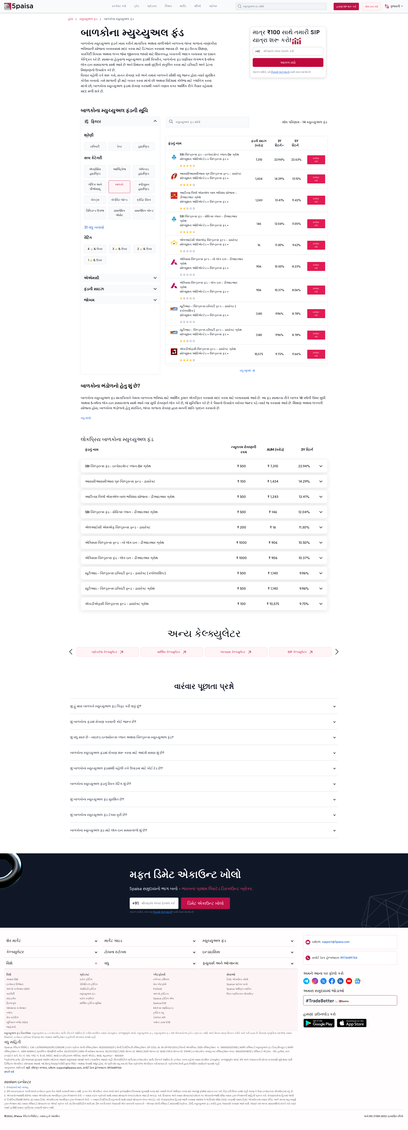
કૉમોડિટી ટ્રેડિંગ (88, 988)
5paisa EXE (159, 1003)
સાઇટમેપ (11, 998)
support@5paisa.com (336, 942)
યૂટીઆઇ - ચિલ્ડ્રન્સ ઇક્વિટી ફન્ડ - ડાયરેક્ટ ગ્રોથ (211, 330)
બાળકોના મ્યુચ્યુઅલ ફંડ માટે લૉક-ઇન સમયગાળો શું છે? (108, 830)
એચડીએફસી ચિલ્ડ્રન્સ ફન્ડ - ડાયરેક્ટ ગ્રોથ (208, 349)
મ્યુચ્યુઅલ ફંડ (88, 19)
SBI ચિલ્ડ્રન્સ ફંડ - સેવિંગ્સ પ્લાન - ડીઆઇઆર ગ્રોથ (121, 512)
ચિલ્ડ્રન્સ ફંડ (218, 159)
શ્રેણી (89, 135)
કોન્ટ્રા (95, 200)
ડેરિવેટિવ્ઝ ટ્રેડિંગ (89, 984)
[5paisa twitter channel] (323, 981)
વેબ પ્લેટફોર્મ (159, 984)
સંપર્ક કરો (9, 1071)
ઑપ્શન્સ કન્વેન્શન (16, 1008)
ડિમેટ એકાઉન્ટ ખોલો (205, 903)
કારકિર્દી (10, 993)
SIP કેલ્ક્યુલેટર (297, 652)
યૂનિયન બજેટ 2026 (17, 1022)
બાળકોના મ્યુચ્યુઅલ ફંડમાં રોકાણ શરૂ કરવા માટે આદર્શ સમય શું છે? (117, 753)
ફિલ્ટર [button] (96, 121)
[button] (392, 6)
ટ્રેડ (136, 6)
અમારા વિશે (12, 979)
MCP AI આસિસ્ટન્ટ (163, 1008)
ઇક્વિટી (95, 146)
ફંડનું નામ (174, 143)
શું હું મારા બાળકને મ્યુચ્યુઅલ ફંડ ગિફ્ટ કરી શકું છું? (105, 706)
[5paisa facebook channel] (332, 981)
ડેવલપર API (159, 1017)
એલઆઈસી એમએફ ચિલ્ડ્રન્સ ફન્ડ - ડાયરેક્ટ (209, 240)
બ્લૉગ (9, 1012)
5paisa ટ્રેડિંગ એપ (163, 998)
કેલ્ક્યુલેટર (15, 951)
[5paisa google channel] (357, 981)
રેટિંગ (88, 237)
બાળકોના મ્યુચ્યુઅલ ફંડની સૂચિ (114, 110)
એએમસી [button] (91, 277)
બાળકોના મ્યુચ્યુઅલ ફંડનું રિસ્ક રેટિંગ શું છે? (100, 784)
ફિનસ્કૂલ (11, 1003)
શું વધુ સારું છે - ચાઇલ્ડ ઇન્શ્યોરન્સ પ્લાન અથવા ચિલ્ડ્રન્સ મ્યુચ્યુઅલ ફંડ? (122, 737)
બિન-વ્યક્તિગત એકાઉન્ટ (240, 993)
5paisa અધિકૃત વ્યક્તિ (239, 988)
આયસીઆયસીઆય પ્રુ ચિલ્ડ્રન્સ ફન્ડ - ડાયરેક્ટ (210, 174)
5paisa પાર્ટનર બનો (237, 984)
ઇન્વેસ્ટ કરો (119, 6)
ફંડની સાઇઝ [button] (94, 288)
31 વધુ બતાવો (94, 227)
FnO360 (157, 988)
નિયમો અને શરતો (280, 72)
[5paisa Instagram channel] (315, 981)
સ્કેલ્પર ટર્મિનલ (161, 979)
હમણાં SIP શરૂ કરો (346, 6)
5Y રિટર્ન (295, 143)
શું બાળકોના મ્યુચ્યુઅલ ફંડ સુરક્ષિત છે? (97, 799)
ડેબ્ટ (119, 146)
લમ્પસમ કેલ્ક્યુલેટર (233, 652)
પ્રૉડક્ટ (152, 6)
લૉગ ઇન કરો (371, 6)
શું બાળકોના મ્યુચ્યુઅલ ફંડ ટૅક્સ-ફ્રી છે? (98, 815)
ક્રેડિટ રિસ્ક (144, 200)
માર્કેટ (183, 6)
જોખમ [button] (89, 299)
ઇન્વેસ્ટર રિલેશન (14, 984)
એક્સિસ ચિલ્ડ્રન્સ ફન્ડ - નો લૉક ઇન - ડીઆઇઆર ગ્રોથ (124, 542)
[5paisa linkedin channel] (340, 981)
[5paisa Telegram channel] (306, 981)
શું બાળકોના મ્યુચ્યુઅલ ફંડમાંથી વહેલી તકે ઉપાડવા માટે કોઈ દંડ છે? (116, 768)
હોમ (70, 19)
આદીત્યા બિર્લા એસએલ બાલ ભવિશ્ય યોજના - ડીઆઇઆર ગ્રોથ (129, 496)
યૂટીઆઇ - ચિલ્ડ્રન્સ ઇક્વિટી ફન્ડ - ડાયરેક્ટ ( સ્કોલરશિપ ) (125, 573)
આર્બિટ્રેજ (119, 169)
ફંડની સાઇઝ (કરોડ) (258, 143)
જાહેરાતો (11, 1026)
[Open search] (240, 6)
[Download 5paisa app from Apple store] (352, 1024)
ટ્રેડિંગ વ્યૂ (158, 1012)
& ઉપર (95, 249)
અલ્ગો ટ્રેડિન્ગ (161, 993)
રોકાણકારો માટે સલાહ (17, 1087)
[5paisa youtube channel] (349, 981)
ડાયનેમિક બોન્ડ (143, 210)
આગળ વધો (288, 62)
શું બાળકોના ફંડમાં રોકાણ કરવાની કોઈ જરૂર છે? (103, 721)
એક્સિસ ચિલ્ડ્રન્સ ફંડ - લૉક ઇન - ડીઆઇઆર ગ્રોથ (121, 558)
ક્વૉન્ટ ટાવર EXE (161, 1022)
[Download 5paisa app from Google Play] (319, 1024)
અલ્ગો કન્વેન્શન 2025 (18, 988)
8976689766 (348, 958)
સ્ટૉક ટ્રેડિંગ (86, 979)
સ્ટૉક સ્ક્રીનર (87, 998)
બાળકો (119, 184)
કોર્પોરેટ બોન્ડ (119, 200)
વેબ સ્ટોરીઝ (12, 1017)
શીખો (197, 6)
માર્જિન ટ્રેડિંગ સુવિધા (90, 1003)
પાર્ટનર (213, 6)
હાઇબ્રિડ (143, 146)
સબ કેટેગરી (93, 158)
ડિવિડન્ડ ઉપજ (95, 210)
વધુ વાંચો (86, 418)
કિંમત (168, 6)
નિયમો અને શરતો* (163, 911)
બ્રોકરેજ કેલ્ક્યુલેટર (104, 652)
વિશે (8, 974)
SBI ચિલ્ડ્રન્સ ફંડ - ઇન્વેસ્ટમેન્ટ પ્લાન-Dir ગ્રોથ (209, 154)
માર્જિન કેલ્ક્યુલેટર (168, 652)
